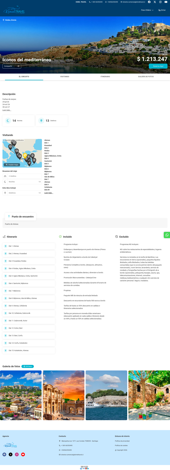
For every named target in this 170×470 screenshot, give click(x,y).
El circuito (24, 77)
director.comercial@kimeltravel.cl (134, 2)
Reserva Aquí (158, 66)
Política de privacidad (122, 441)
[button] (2, 76)
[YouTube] (166, 1)
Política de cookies (121, 445)
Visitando (64, 77)
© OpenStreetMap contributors (13, 140)
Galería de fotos (146, 77)
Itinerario (105, 77)
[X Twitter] (154, 1)
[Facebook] (149, 1)
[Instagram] (160, 1)
